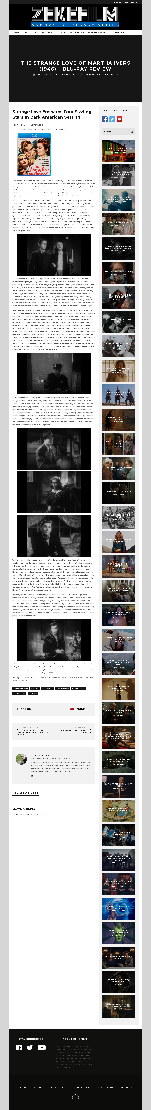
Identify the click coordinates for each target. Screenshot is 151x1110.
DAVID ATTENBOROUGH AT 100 (119, 785)
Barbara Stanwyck (26, 190)
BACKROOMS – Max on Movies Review (118, 687)
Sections (61, 32)
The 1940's (111, 74)
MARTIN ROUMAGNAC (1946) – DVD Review (119, 174)
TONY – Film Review (118, 223)
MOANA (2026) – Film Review (119, 418)
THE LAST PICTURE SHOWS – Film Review (119, 149)
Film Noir (35, 688)
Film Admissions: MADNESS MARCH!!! (119, 932)
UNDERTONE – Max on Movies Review (118, 1005)
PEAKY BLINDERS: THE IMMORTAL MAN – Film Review (118, 858)
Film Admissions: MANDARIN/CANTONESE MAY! (118, 663)
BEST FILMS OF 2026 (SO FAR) (119, 443)
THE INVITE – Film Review (118, 467)
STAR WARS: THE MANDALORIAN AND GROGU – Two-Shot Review (118, 736)
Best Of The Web (98, 32)
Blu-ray (91, 74)
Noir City (51, 400)
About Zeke (31, 32)
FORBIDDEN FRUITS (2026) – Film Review (118, 883)
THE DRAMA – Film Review (118, 956)
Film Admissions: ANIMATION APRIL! (118, 809)
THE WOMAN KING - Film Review (74, 732)
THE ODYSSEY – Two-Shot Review (118, 394)
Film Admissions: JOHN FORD (118, 516)
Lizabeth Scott (78, 688)
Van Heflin (33, 693)
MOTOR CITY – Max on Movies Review (118, 369)
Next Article (79, 728)
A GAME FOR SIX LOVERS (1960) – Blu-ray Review (118, 247)
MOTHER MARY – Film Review (119, 907)
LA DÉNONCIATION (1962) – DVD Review (119, 320)
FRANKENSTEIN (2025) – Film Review (118, 981)
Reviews (47, 32)
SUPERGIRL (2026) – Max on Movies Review (118, 540)
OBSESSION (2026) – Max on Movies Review (119, 761)
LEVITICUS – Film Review (119, 492)
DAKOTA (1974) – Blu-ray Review (118, 638)
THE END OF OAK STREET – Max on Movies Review (119, 198)
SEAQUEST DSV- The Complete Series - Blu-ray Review (32, 733)
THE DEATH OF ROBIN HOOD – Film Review (118, 589)
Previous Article (30, 728)
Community (119, 32)
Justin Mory (44, 74)
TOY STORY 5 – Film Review (118, 565)
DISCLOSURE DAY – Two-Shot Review (118, 614)
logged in (26, 814)
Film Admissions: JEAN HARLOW (118, 345)
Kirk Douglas (78, 190)
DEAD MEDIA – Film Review (118, 272)
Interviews (77, 32)
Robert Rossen (19, 693)
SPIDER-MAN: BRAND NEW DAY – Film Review (118, 296)
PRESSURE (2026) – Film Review (118, 712)
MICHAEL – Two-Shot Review (118, 834)
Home (17, 32)
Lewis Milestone (62, 688)
